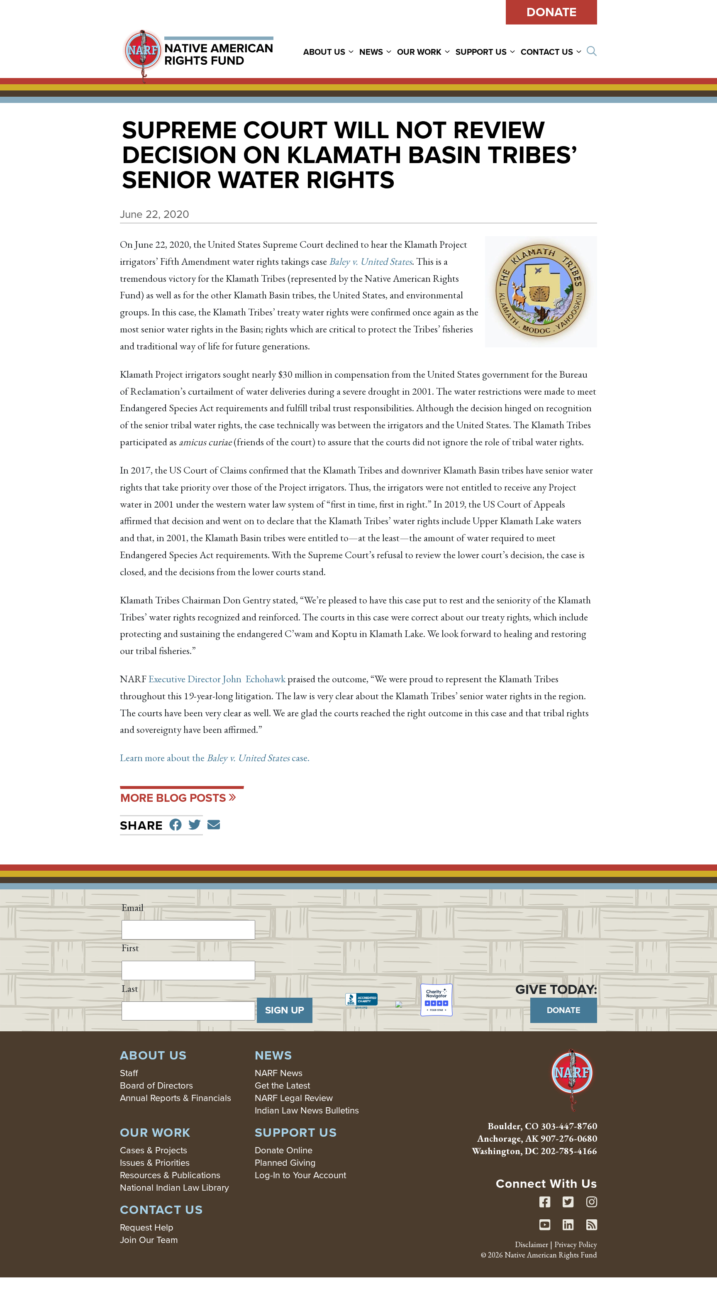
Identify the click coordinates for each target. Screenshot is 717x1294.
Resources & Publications (170, 1175)
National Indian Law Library (174, 1187)
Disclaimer (531, 1244)
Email (133, 907)
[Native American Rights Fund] (197, 51)
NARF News (278, 1073)
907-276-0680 (569, 1139)
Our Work (419, 52)
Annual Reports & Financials (175, 1098)
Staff (129, 1073)
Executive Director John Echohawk (217, 678)
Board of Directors (156, 1085)
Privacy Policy (575, 1244)
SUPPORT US (481, 52)
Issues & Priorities (155, 1162)
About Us (324, 52)
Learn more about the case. (215, 757)
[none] (330, 51)
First (130, 947)
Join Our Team (149, 1240)
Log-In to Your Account (300, 1175)
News (371, 52)
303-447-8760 (569, 1126)
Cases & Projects (153, 1150)
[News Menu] (390, 51)
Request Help (146, 1227)
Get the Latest (282, 1085)
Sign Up (284, 1010)
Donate (551, 12)
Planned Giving (285, 1162)
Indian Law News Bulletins (307, 1110)
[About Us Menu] (352, 51)
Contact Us (547, 52)
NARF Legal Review (294, 1098)
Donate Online (283, 1150)
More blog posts (173, 797)
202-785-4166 (569, 1151)
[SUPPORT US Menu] (513, 51)
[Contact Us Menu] (580, 51)
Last (130, 988)
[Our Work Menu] (448, 51)
